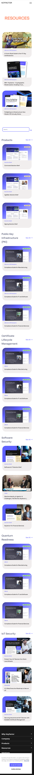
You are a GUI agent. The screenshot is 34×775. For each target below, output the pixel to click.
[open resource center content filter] (31, 130)
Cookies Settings (16, 769)
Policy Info (26, 760)
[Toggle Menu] (30, 3)
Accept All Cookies (16, 765)
